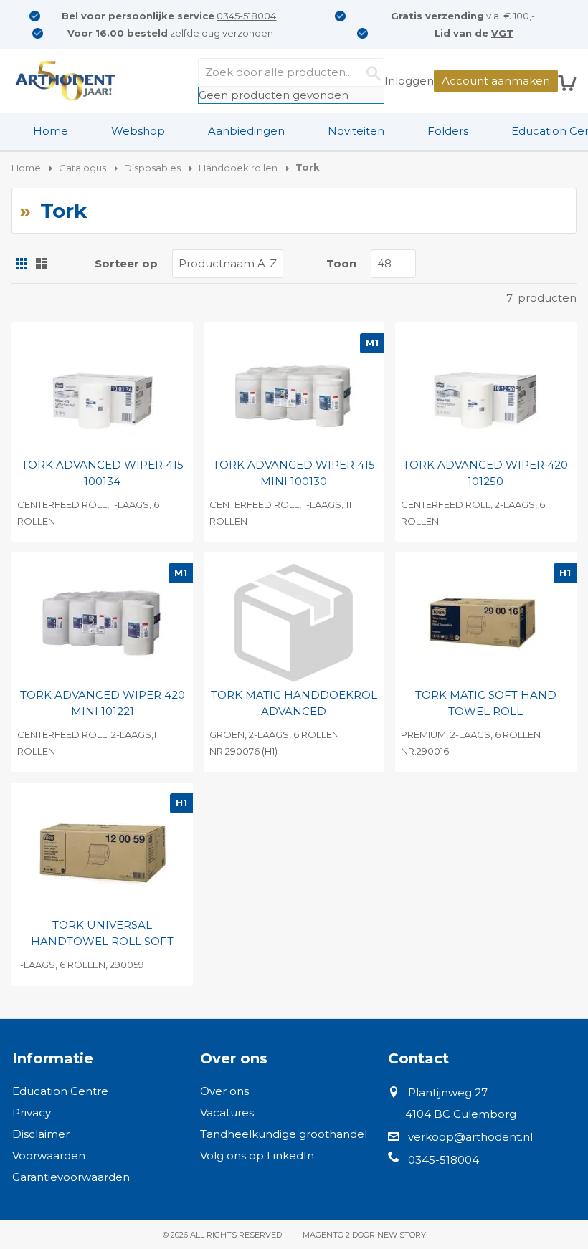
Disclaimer (41, 1134)
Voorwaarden (48, 1155)
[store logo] (65, 81)
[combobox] (291, 72)
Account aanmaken (496, 80)
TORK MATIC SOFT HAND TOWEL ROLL (485, 703)
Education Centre (60, 1091)
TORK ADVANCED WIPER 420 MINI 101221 (102, 703)
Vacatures (227, 1112)
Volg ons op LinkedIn (257, 1155)
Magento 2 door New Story (364, 1235)
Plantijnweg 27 (448, 1092)
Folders (447, 131)
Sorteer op (126, 263)
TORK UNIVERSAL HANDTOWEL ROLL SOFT (102, 933)
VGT (502, 33)
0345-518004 (246, 15)
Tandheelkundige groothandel (283, 1134)
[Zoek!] (370, 72)
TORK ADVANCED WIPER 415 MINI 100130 (294, 473)
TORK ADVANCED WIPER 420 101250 (485, 473)
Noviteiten (356, 131)
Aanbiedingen (246, 131)
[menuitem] (50, 131)
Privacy (31, 1112)
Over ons (224, 1091)
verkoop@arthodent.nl (470, 1137)
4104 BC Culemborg (460, 1114)
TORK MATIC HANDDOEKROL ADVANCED (294, 703)
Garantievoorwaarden (71, 1177)
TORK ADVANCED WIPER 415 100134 (103, 473)
